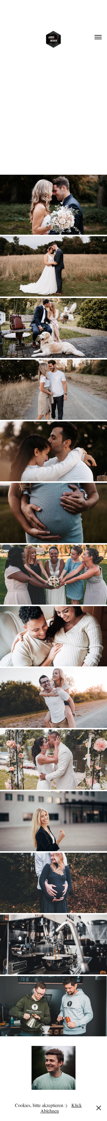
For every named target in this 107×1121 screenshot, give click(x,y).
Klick (76, 1105)
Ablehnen (49, 1111)
